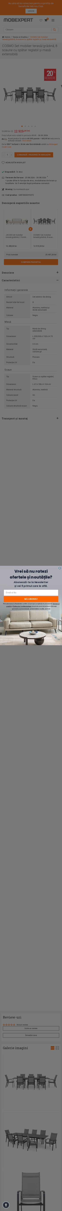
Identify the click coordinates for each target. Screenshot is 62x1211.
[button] (6, 1205)
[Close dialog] (60, 568)
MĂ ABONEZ (30, 599)
